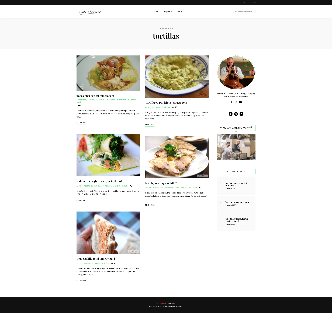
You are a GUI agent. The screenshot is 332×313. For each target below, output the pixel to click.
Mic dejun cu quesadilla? (161, 183)
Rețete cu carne (128, 100)
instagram (249, 2)
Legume (99, 100)
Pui (118, 100)
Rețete (167, 12)
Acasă (157, 12)
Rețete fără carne (109, 186)
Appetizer (81, 100)
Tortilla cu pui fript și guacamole (166, 102)
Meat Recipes (109, 100)
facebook (244, 2)
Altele (80, 186)
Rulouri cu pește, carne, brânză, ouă (99, 181)
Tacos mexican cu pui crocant (95, 95)
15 (175, 107)
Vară (79, 102)
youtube (254, 2)
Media (179, 12)
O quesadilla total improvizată (96, 258)
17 (202, 188)
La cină (91, 100)
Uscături (123, 186)
